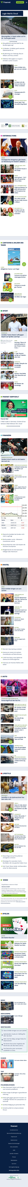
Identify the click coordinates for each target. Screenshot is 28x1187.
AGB (14, 1150)
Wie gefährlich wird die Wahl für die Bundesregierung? (13, 44)
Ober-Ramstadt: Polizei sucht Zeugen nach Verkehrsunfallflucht (13, 1088)
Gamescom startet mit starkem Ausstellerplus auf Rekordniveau (12, 653)
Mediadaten (14, 1160)
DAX (3, 523)
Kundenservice (14, 1130)
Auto (4, 676)
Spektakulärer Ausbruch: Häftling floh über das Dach (14, 1035)
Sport (5, 311)
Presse (14, 1157)
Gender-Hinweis (14, 1153)
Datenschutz (14, 1140)
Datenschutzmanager (14, 1143)
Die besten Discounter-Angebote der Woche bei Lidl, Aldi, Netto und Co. (14, 1044)
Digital (5, 565)
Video (5, 880)
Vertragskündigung (14, 1167)
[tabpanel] (14, 29)
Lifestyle (6, 773)
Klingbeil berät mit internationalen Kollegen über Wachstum (13, 550)
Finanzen (6, 435)
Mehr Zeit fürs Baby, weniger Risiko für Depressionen (15, 1040)
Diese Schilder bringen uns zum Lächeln (15, 1030)
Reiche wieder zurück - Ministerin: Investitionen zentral (12, 540)
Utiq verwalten (14, 1147)
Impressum (14, 1136)
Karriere (14, 1163)
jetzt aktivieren (7, 895)
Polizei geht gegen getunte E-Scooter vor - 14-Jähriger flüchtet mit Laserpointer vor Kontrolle (15, 1099)
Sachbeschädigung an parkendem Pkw (14, 1105)
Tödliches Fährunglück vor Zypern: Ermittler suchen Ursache (13, 59)
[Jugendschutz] (14, 1177)
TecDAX (4, 528)
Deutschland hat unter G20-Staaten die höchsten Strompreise (14, 545)
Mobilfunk (20, 2)
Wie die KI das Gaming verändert (12, 649)
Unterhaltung (9, 136)
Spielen (5, 913)
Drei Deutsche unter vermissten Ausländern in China (13, 1049)
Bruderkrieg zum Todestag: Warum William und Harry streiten (13, 54)
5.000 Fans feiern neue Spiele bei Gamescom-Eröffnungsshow (12, 658)
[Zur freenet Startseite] (5, 1)
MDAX (3, 525)
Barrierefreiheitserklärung (14, 1133)
